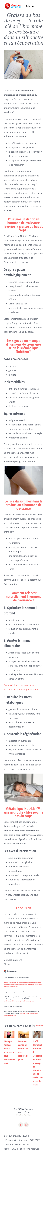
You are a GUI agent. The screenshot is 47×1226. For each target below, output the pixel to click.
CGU (14, 1148)
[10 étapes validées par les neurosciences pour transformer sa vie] (9, 1034)
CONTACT (35, 1140)
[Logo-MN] (13, 3)
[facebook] (20, 1124)
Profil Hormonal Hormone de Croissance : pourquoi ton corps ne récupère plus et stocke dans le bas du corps (38, 1063)
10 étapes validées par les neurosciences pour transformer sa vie (10, 1052)
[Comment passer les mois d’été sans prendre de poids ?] (23, 1034)
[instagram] (26, 1124)
